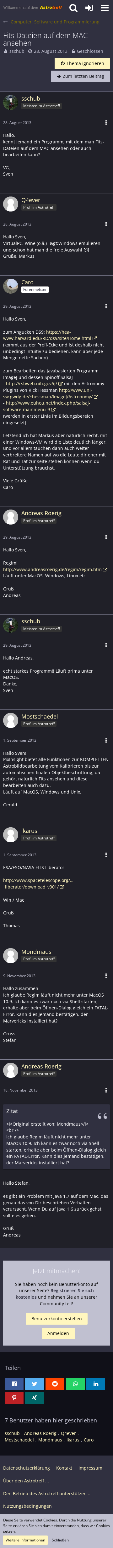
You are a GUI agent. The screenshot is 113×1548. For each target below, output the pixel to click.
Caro (89, 1440)
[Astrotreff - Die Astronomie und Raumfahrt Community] (33, 8)
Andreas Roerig (40, 1433)
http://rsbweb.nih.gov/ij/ (31, 383)
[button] (105, 8)
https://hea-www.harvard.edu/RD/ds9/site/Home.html (47, 335)
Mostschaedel (19, 1440)
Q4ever (68, 1433)
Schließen (60, 1540)
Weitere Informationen (25, 1540)
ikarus (73, 1440)
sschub (16, 51)
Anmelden (58, 1333)
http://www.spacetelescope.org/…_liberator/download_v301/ (38, 883)
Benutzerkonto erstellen (56, 1319)
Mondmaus (50, 1440)
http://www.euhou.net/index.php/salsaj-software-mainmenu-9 (46, 406)
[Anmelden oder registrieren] (89, 8)
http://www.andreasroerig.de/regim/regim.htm (52, 569)
